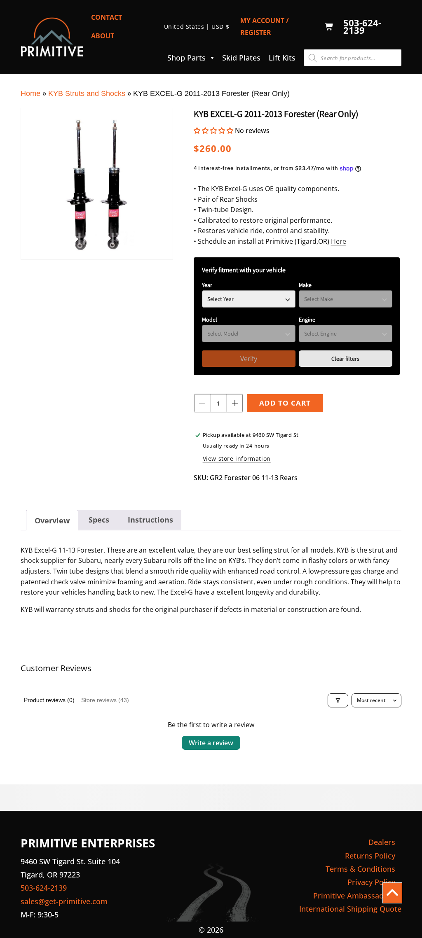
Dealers (381, 842)
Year (207, 285)
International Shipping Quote (350, 909)
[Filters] (338, 700)
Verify (248, 358)
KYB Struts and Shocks (86, 93)
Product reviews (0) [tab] (49, 700)
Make (305, 285)
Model (209, 319)
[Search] (313, 58)
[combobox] (352, 57)
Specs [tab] (99, 520)
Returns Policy (370, 856)
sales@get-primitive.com (64, 901)
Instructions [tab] (150, 520)
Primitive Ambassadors (354, 896)
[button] (188, 57)
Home (30, 93)
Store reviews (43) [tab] (105, 700)
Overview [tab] (52, 520)
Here (338, 241)
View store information (237, 458)
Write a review (211, 742)
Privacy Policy (371, 882)
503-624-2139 (362, 27)
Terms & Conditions (360, 869)
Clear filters (345, 358)
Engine (307, 319)
